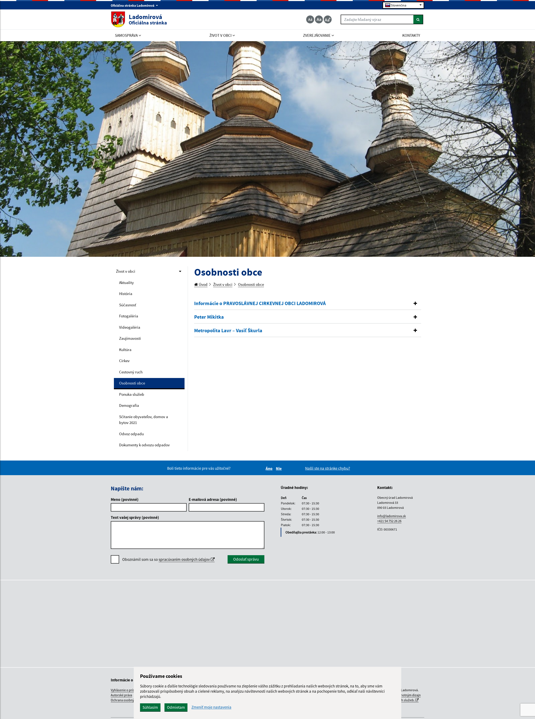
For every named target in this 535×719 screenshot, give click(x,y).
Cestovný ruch (131, 371)
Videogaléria (129, 327)
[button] (307, 303)
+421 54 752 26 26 (389, 521)
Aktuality (126, 282)
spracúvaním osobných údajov (185, 559)
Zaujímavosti (130, 338)
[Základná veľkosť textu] (319, 19)
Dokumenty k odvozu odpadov (144, 444)
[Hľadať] (418, 19)
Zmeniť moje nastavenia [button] (211, 707)
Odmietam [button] (176, 707)
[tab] (307, 303)
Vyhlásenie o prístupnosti (128, 690)
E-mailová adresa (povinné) (213, 499)
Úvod (203, 284)
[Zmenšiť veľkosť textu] (310, 19)
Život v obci (125, 271)
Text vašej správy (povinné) (135, 517)
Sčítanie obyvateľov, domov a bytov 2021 (143, 419)
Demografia (129, 405)
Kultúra (125, 349)
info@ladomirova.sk (391, 516)
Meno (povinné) (125, 499)
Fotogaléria (128, 315)
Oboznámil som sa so (166, 559)
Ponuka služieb (131, 394)
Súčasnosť (127, 304)
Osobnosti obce (132, 383)
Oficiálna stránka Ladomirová (133, 5)
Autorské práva (121, 695)
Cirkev (124, 360)
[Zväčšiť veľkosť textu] (328, 19)
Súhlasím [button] (150, 707)
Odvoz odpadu (131, 433)
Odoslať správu (246, 559)
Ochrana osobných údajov (129, 700)
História (125, 293)
